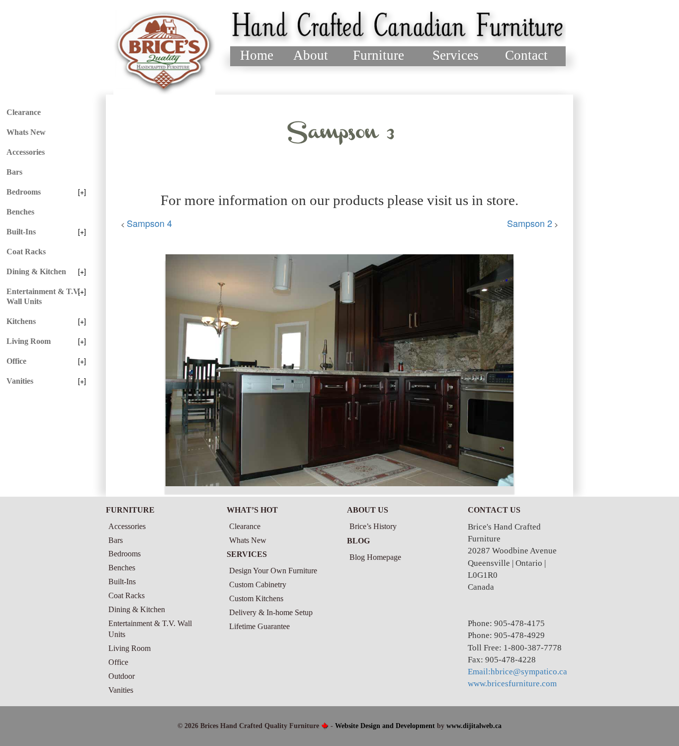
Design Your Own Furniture (273, 570)
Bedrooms (23, 192)
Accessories (25, 152)
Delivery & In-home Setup (271, 612)
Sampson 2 (529, 222)
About (310, 55)
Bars (14, 172)
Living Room (28, 341)
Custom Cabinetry (257, 584)
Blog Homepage (375, 557)
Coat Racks (26, 251)
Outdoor (121, 676)
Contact (526, 55)
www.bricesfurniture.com (512, 683)
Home (256, 55)
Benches (20, 212)
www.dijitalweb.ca (474, 726)
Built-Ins (21, 231)
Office (16, 361)
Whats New (26, 132)
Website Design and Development (385, 726)
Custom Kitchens (256, 598)
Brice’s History (373, 526)
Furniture (378, 55)
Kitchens (21, 321)
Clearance (23, 112)
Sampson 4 (149, 222)
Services (455, 55)
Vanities (19, 381)
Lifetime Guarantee (259, 626)
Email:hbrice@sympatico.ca (517, 671)
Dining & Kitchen (36, 271)
